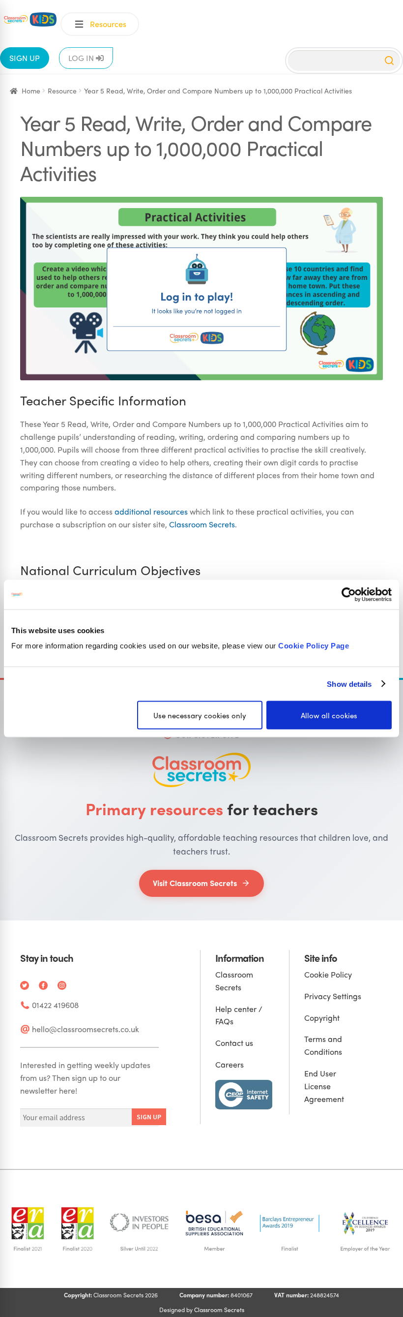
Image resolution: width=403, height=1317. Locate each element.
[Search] (389, 60)
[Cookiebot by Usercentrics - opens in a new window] (349, 594)
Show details (349, 683)
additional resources (151, 511)
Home (31, 90)
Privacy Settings (332, 996)
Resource (62, 90)
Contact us (234, 1042)
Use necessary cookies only (199, 715)
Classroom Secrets (202, 524)
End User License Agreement (324, 1086)
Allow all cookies (329, 715)
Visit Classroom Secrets (195, 882)
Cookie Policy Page (313, 646)
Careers (229, 1064)
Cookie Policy (328, 974)
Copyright (322, 1017)
